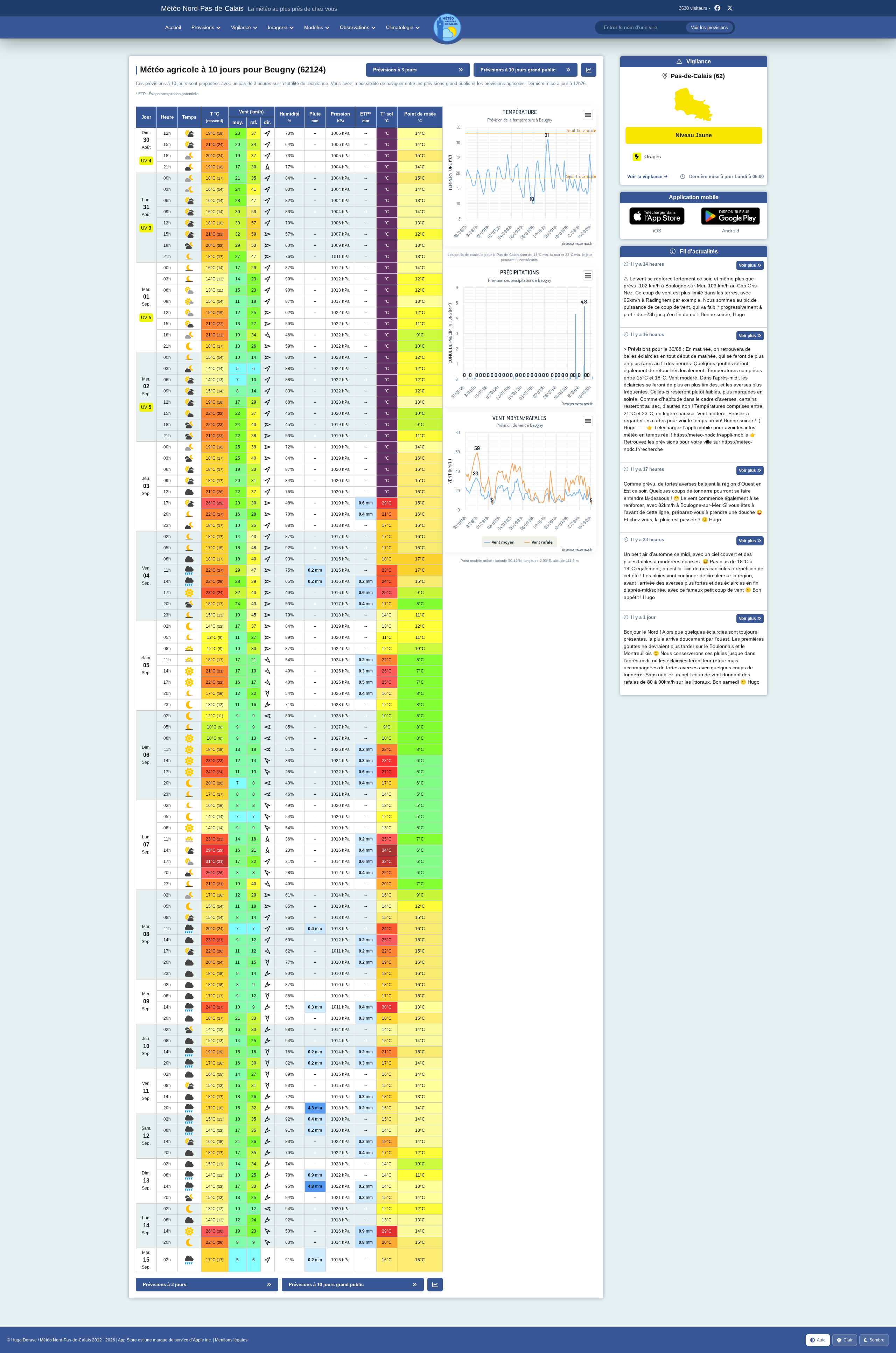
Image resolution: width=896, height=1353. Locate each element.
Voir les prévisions (709, 27)
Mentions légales (231, 1340)
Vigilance (241, 27)
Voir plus (748, 265)
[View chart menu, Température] (588, 115)
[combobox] (665, 27)
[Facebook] (717, 8)
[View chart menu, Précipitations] (588, 275)
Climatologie (399, 27)
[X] (729, 8)
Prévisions (202, 27)
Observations (354, 27)
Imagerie (277, 27)
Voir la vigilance (644, 176)
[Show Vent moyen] (499, 542)
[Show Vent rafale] (539, 542)
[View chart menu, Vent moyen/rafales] (588, 421)
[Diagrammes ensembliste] (588, 70)
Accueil (173, 27)
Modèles (313, 27)
